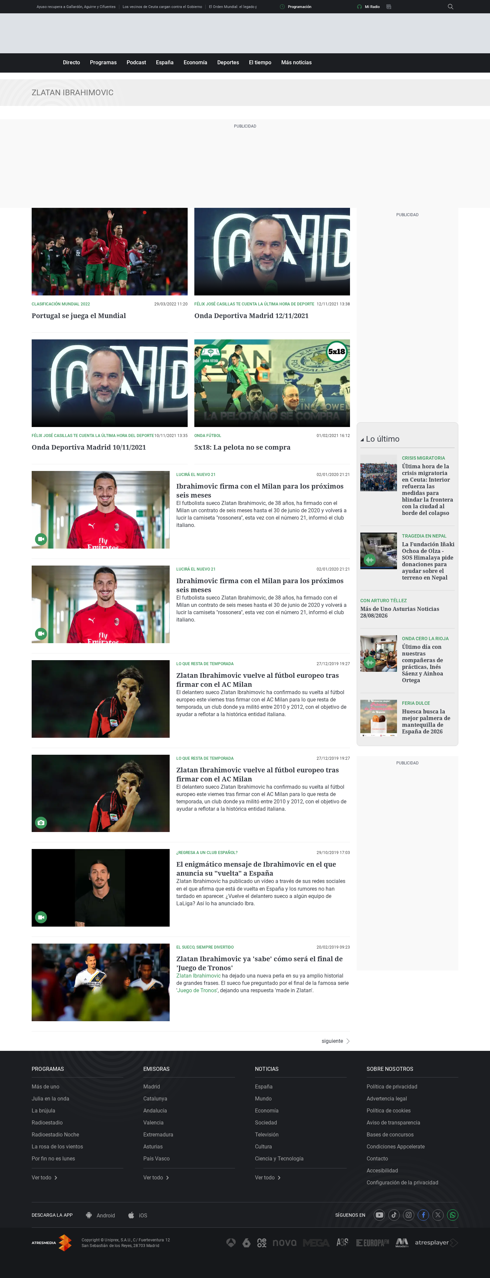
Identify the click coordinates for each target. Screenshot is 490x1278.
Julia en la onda (50, 1098)
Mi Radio (372, 7)
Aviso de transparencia (393, 1122)
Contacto (377, 1158)
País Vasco (156, 1158)
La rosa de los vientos (57, 1146)
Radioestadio (47, 1122)
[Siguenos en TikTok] (394, 1215)
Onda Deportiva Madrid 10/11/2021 (89, 447)
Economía (195, 62)
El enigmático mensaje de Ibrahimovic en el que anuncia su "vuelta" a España (256, 869)
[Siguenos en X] (438, 1215)
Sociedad (266, 1122)
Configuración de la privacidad (402, 1182)
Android (105, 1215)
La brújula (43, 1110)
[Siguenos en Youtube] (379, 1215)
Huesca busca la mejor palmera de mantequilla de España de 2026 (426, 721)
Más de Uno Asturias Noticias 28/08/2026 (399, 612)
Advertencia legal (387, 1098)
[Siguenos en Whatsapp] (452, 1215)
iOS (142, 1215)
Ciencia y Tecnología (279, 1158)
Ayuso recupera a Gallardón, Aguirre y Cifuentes (76, 7)
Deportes (228, 62)
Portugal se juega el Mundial (79, 315)
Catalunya (155, 1098)
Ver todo (41, 1177)
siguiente (332, 1041)
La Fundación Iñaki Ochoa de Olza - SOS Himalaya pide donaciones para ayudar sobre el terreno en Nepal (428, 561)
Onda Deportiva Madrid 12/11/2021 (251, 315)
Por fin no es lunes (53, 1158)
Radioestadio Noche (55, 1134)
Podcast (136, 62)
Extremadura (158, 1134)
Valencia (153, 1122)
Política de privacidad (392, 1086)
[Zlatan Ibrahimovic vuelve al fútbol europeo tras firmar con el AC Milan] (101, 793)
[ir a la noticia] (378, 473)
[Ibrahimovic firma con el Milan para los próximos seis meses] (101, 510)
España (165, 62)
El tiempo (260, 62)
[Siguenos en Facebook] (423, 1215)
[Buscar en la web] (451, 6)
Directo (71, 62)
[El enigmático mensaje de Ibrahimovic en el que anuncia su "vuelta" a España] (101, 888)
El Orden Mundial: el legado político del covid (246, 7)
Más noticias (296, 62)
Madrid (151, 1086)
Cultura (263, 1146)
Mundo (263, 1098)
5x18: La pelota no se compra (242, 447)
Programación (299, 7)
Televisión (267, 1134)
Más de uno (45, 1086)
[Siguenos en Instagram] (408, 1215)
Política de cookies (389, 1110)
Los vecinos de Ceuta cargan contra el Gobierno (162, 7)
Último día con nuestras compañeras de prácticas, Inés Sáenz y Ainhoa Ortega (422, 663)
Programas (103, 62)
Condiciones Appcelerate (396, 1146)
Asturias (153, 1146)
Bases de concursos (390, 1134)
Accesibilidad (382, 1170)
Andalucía (155, 1110)
